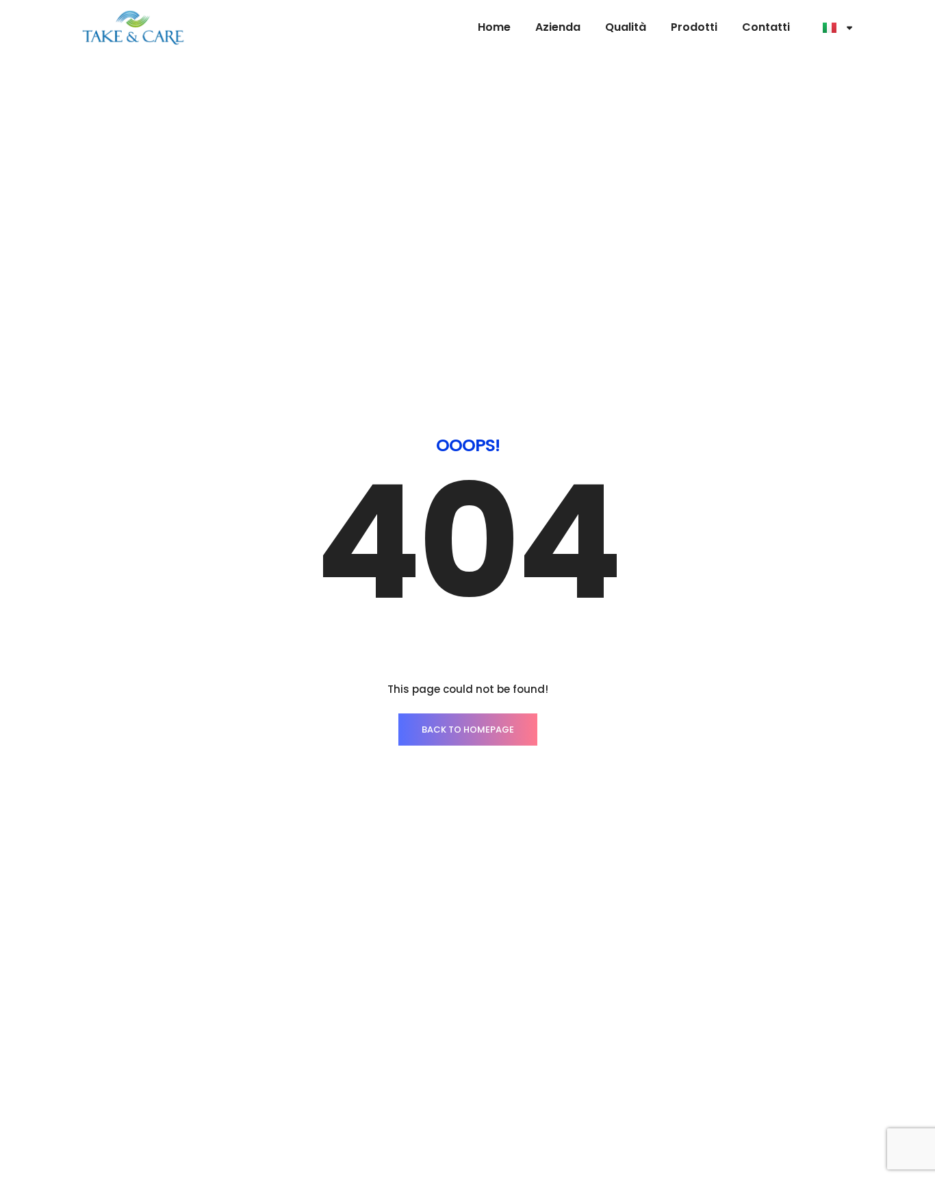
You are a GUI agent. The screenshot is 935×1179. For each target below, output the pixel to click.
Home (494, 27)
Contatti (766, 27)
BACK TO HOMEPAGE (468, 729)
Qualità (625, 27)
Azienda (557, 27)
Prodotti (694, 27)
